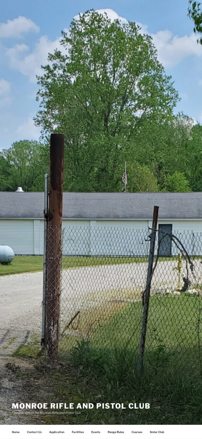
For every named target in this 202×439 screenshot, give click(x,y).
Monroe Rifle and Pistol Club (81, 406)
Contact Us (34, 432)
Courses (137, 432)
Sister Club (157, 432)
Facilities (78, 432)
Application (56, 432)
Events (95, 432)
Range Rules (116, 432)
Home (16, 432)
